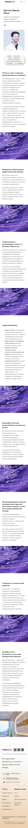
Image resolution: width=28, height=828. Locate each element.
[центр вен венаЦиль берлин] (10, 1)
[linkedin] (5, 25)
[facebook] (15, 749)
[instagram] (18, 749)
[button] (13, 782)
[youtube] (22, 749)
